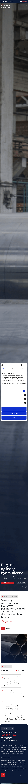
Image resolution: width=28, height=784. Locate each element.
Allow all (14, 409)
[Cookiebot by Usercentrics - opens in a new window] (21, 365)
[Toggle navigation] (26, 6)
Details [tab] (14, 368)
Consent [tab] (5, 368)
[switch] (25, 395)
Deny (14, 417)
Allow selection (14, 413)
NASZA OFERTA (21, 582)
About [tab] (23, 368)
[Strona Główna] (5, 6)
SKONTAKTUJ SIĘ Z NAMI (7, 582)
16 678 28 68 (10, 1)
